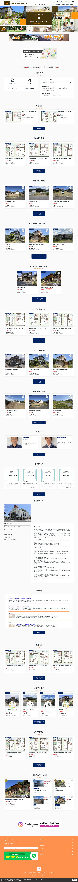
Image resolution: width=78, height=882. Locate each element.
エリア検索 (8, 79)
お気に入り (14, 88)
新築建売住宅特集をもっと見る (39, 171)
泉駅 (63, 88)
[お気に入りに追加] (19, 112)
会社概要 (64, 4)
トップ (35, 4)
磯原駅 (66, 88)
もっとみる (39, 494)
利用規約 (35, 872)
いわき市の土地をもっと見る (39, 422)
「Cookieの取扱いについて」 (12, 880)
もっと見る (39, 454)
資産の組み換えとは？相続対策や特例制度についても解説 (20, 598)
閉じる (74, 879)
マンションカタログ (28, 872)
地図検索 (9, 82)
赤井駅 (44, 90)
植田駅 (44, 88)
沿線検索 (16, 79)
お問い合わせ (70, 4)
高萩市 (59, 95)
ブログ (41, 848)
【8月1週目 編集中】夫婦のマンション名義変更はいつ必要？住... (28, 614)
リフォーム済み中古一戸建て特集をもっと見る (39, 299)
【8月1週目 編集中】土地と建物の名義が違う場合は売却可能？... (28, 624)
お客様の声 (42, 845)
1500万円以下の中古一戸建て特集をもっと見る (39, 256)
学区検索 (16, 82)
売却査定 (58, 4)
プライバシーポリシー (43, 872)
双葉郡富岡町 (54, 95)
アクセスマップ (43, 851)
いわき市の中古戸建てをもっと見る (39, 382)
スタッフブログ (51, 4)
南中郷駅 (52, 90)
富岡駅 (60, 88)
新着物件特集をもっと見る (39, 128)
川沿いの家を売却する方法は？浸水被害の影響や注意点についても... (22, 606)
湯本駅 (51, 88)
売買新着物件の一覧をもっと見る (39, 678)
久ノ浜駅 (48, 90)
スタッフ (42, 842)
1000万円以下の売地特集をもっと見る (39, 214)
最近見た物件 (30, 88)
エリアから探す (42, 4)
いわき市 (44, 95)
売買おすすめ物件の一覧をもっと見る (39, 722)
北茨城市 (49, 95)
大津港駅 (55, 88)
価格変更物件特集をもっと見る (39, 765)
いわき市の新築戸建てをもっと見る (39, 340)
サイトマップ (51, 872)
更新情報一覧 (39, 632)
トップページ (42, 839)
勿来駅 (47, 88)
